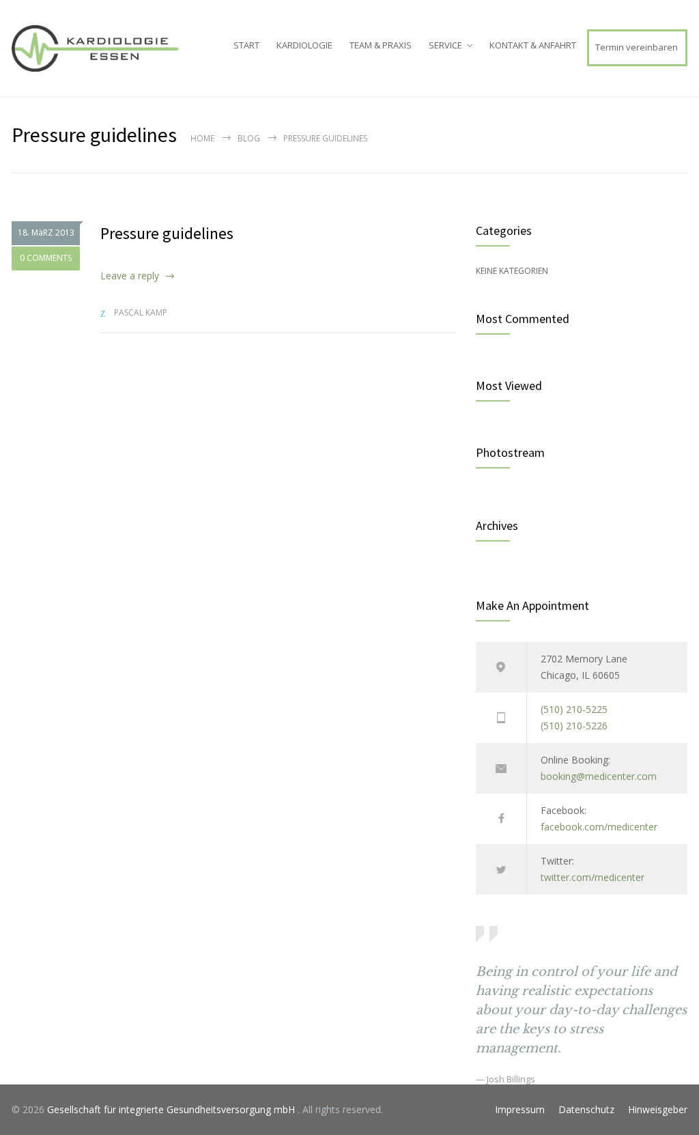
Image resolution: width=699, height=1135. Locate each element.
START (246, 45)
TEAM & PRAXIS (381, 45)
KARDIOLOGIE (304, 45)
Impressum (520, 1109)
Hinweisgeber (657, 1109)
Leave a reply (129, 275)
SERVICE (445, 45)
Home (202, 138)
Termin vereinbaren (636, 47)
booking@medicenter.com (599, 776)
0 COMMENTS (46, 258)
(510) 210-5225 (574, 709)
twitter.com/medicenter (592, 877)
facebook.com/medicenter (599, 826)
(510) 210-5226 (574, 725)
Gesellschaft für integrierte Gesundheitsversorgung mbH (172, 1109)
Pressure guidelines (166, 233)
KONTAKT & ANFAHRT (532, 45)
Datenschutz (586, 1109)
